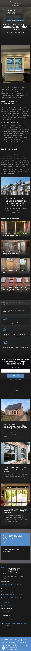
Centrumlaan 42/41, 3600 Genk (11, 592)
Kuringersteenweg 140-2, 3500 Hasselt (13, 594)
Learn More (13, 649)
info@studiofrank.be (8, 605)
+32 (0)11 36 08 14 (7, 599)
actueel (14, 20)
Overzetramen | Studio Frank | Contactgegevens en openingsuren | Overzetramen (15, 202)
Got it (20, 649)
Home (9, 20)
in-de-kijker (20, 20)
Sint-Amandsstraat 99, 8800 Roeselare (13, 597)
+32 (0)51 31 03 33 (7, 602)
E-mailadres (15, 367)
